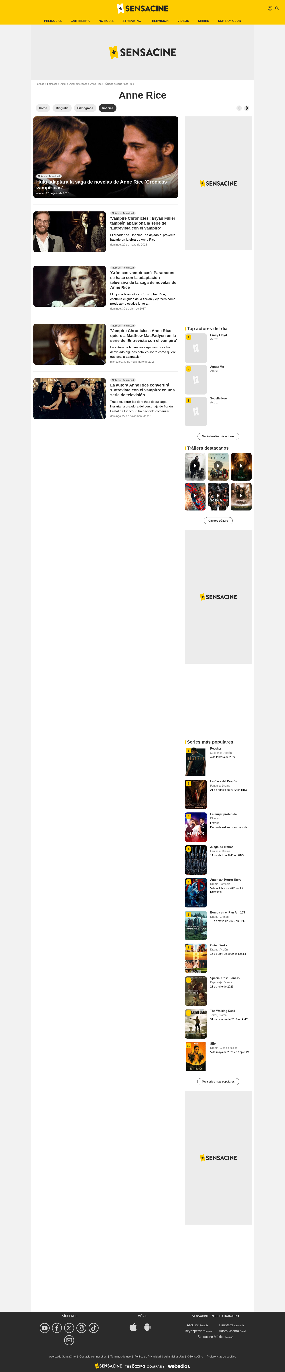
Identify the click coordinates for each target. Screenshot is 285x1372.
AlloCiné (193, 1325)
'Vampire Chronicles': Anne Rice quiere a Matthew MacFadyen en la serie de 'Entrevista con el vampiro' (143, 336)
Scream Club (229, 21)
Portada (40, 84)
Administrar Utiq (174, 1356)
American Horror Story (225, 879)
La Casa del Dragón (223, 781)
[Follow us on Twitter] (69, 1328)
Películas (53, 21)
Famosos (52, 84)
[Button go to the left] (239, 108)
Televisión (159, 21)
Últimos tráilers (218, 520)
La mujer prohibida (223, 814)
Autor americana (78, 84)
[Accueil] (142, 8)
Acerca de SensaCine (62, 1356)
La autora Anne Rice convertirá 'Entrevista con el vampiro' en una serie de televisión (142, 390)
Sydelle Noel (219, 398)
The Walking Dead (222, 1010)
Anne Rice (96, 84)
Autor (63, 84)
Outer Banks (218, 945)
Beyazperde (193, 1331)
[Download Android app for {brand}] (149, 1327)
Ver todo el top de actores (218, 436)
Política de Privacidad (147, 1356)
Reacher (215, 748)
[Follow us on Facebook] (57, 1328)
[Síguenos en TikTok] (94, 1328)
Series (203, 21)
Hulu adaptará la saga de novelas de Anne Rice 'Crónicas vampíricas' (101, 184)
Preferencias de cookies (221, 1356)
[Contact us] (69, 1340)
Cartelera (80, 21)
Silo (213, 1043)
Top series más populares (218, 1081)
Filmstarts (226, 1325)
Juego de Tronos (221, 847)
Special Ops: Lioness (225, 978)
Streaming (131, 21)
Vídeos (183, 21)
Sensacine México (210, 1337)
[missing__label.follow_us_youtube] (45, 1328)
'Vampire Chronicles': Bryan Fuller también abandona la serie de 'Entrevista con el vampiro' (142, 223)
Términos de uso (120, 1356)
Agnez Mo (217, 366)
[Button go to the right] (246, 108)
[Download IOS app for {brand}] (135, 1327)
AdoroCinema (229, 1331)
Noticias (106, 21)
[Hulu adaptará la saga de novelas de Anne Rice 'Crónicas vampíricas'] (105, 157)
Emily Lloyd (218, 335)
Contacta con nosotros (93, 1356)
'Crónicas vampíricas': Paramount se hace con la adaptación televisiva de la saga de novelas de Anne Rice (143, 280)
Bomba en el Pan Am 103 (227, 912)
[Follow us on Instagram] (82, 1328)
